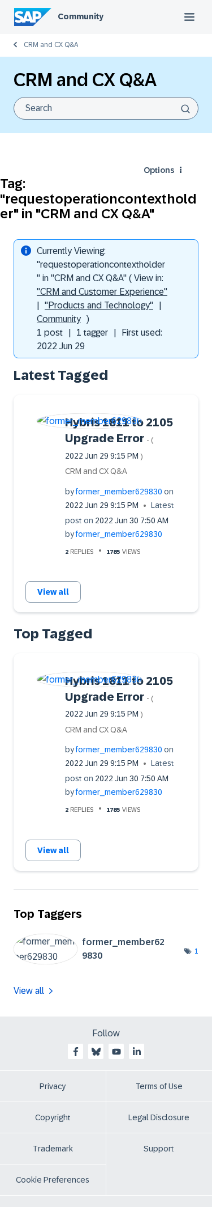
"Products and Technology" (99, 305)
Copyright (53, 1117)
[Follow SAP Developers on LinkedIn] (136, 1051)
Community (80, 16)
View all (53, 591)
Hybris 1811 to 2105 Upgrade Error (119, 438)
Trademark (53, 1148)
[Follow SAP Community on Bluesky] (96, 1051)
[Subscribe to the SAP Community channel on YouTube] (116, 1051)
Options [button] (159, 170)
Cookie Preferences (52, 1179)
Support (159, 1148)
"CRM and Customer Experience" (102, 292)
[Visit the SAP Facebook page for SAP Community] (75, 1051)
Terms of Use (159, 1086)
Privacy (53, 1086)
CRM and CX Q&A (51, 45)
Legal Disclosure (158, 1117)
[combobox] (106, 108)
